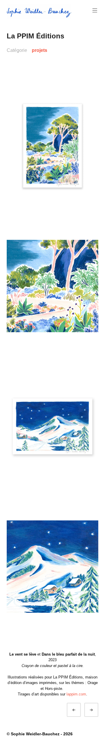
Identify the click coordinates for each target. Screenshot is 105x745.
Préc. (79, 709)
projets (39, 50)
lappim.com (76, 694)
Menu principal (94, 10)
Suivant (96, 709)
